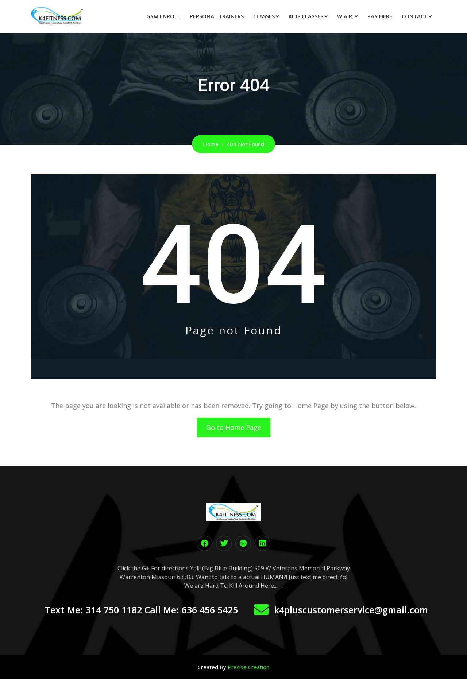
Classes (264, 16)
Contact (415, 16)
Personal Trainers (217, 16)
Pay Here (379, 16)
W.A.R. (345, 16)
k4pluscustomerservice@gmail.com (351, 610)
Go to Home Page (233, 427)
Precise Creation (248, 667)
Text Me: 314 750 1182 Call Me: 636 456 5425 (141, 610)
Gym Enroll (163, 16)
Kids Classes (306, 16)
